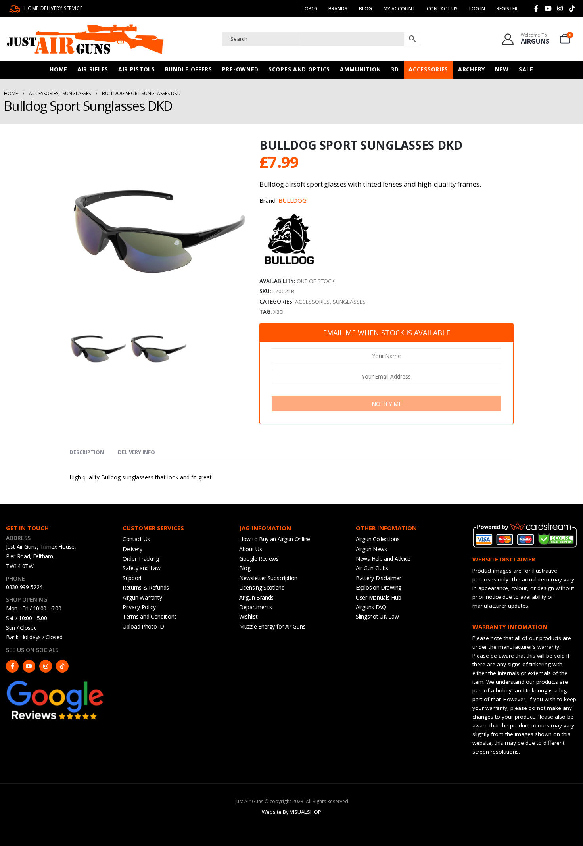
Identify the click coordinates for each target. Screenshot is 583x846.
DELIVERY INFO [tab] (136, 452)
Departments (255, 607)
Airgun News (371, 549)
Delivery (132, 549)
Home (58, 69)
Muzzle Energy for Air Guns (272, 626)
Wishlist (248, 616)
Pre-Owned (240, 69)
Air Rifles (92, 69)
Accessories (428, 69)
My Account (399, 8)
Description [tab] (86, 452)
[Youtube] (548, 8)
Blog (365, 8)
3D (395, 69)
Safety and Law (142, 568)
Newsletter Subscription (268, 578)
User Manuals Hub (378, 597)
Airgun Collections (378, 539)
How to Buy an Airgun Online (274, 539)
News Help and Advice (383, 558)
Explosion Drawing (378, 587)
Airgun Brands (256, 597)
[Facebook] (536, 8)
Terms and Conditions (150, 616)
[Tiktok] (572, 8)
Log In (477, 8)
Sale (526, 69)
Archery (471, 69)
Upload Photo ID (143, 626)
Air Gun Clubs (372, 568)
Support (132, 578)
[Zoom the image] (55, 682)
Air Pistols (136, 69)
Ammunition (360, 69)
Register (507, 8)
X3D (278, 311)
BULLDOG (292, 200)
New (502, 69)
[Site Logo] (85, 39)
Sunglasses (349, 301)
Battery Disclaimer (378, 578)
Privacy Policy (139, 607)
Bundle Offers (188, 69)
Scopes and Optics (299, 69)
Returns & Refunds (146, 587)
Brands (337, 8)
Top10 (309, 8)
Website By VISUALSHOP (291, 811)
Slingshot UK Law (377, 616)
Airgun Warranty (142, 597)
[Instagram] (560, 8)
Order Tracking (141, 558)
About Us (250, 549)
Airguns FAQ (371, 607)
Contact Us (442, 8)
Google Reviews (259, 558)
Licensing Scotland (262, 587)
